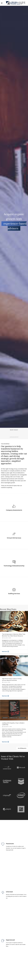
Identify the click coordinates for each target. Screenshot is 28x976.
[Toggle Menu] (1, 3)
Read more (5, 651)
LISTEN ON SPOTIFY (14, 437)
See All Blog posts (22, 748)
